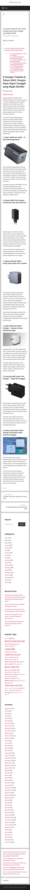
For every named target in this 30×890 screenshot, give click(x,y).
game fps (20, 661)
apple (6, 638)
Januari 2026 (8, 726)
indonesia (8, 674)
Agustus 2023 (8, 797)
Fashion (7, 547)
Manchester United (10, 678)
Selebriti (7, 575)
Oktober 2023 (8, 792)
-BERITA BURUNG (8, 94)
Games (6, 552)
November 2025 (9, 730)
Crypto (10, 649)
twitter (11, 690)
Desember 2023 (9, 787)
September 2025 (9, 735)
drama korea (14, 657)
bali (11, 638)
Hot (6, 488)
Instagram (16, 674)
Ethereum (8, 659)
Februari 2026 (8, 723)
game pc (8, 670)
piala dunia (9, 683)
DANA (7, 657)
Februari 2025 (8, 753)
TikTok (7, 690)
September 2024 (9, 765)
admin (17, 36)
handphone (15, 672)
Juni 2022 (7, 832)
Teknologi (7, 577)
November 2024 (9, 760)
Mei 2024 (7, 775)
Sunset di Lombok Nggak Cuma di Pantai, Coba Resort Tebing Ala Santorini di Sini (13, 616)
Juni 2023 (7, 802)
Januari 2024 (8, 785)
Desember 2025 (9, 728)
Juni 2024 (7, 773)
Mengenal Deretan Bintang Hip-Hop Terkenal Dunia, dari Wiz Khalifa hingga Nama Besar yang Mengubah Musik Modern (14, 854)
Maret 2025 (7, 750)
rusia (15, 688)
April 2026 (7, 718)
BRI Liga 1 (15, 644)
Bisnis (6, 542)
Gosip (6, 555)
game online (12, 667)
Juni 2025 (7, 743)
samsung (21, 688)
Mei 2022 (7, 834)
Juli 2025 (7, 740)
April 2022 (7, 837)
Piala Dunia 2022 (13, 685)
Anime (6, 538)
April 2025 (7, 748)
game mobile (10, 664)
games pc (8, 672)
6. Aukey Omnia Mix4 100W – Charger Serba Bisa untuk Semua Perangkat (17, 71)
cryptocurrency (13, 655)
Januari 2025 (8, 755)
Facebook (15, 659)
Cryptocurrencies (11, 652)
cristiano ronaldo (10, 646)
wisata (15, 692)
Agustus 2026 (8, 708)
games (16, 670)
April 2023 (7, 807)
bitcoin (8, 644)
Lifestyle (7, 565)
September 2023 (9, 795)
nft (17, 680)
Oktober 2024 (8, 763)
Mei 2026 (7, 716)
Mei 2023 (7, 805)
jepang (23, 674)
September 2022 (9, 825)
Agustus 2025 (8, 738)
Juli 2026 (7, 711)
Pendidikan (8, 572)
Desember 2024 (9, 758)
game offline (19, 664)
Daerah (7, 545)
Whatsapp (9, 692)
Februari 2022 (8, 842)
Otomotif (7, 570)
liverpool (14, 676)
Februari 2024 (8, 782)
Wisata (6, 582)
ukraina (18, 690)
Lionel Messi (8, 676)
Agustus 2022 (8, 827)
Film (6, 550)
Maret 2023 (7, 810)
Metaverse (9, 680)
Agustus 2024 (8, 768)
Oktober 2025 (8, 733)
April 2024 (7, 777)
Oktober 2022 (8, 822)
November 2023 (9, 790)
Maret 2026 (7, 721)
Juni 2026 (7, 713)
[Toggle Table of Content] (4, 44)
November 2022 (9, 820)
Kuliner (6, 562)
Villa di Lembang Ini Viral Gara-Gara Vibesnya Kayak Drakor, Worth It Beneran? (14, 623)
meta (18, 678)
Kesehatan (7, 560)
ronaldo (11, 688)
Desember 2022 (9, 817)
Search (22, 524)
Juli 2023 (7, 800)
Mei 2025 (7, 745)
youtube (20, 692)
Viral (6, 580)
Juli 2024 (7, 770)
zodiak (7, 694)
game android (10, 661)
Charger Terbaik (7, 98)
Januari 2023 (8, 815)
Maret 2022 (7, 839)
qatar (6, 688)
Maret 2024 (7, 780)
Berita (6, 540)
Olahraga (7, 567)
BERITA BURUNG (15, 641)
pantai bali (22, 680)
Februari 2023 (8, 812)
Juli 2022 (7, 829)
